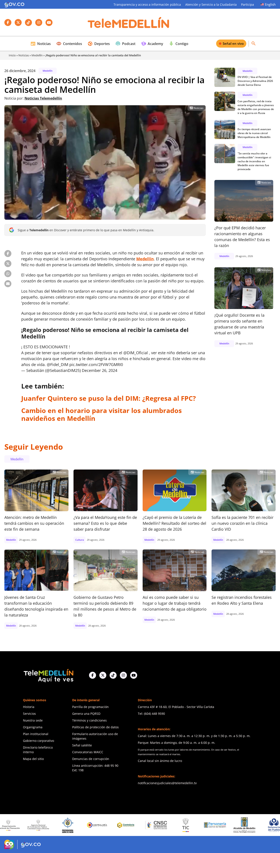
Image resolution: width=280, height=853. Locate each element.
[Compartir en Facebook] (7, 253)
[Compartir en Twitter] (7, 263)
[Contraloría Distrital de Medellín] (98, 825)
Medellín (37, 55)
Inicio (12, 55)
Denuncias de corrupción (90, 759)
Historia (28, 707)
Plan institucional (35, 734)
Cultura (79, 539)
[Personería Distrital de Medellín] (187, 825)
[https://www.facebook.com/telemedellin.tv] (92, 675)
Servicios (29, 713)
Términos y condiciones (89, 720)
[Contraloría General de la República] (69, 825)
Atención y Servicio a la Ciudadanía (211, 4)
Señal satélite (82, 745)
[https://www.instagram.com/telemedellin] (123, 675)
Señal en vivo (233, 43)
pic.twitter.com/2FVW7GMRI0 (96, 364)
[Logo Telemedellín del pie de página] (48, 675)
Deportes (99, 43)
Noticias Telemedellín (43, 98)
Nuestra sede (33, 720)
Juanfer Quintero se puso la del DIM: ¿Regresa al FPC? (108, 398)
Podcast (125, 43)
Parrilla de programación (90, 707)
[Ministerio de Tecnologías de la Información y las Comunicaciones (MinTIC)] (157, 825)
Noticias (40, 43)
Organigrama (32, 727)
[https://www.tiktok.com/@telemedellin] (113, 675)
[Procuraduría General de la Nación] (39, 825)
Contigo (178, 43)
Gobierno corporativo (38, 741)
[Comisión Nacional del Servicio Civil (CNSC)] (128, 825)
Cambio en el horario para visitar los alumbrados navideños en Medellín (101, 414)
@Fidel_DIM (57, 364)
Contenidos (69, 43)
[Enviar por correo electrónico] (7, 283)
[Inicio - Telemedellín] (128, 22)
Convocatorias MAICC (87, 752)
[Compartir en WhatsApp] (7, 273)
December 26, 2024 (99, 370)
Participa (247, 4)
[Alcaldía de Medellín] (216, 825)
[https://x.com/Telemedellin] (102, 675)
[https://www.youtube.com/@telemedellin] (133, 675)
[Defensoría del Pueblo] (246, 825)
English (270, 4)
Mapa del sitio (33, 759)
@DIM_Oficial (135, 352)
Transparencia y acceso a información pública (147, 4)
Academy (152, 43)
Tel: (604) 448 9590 (151, 713)
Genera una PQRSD (86, 713)
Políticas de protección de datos (95, 727)
